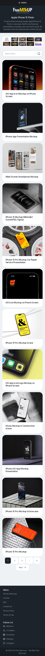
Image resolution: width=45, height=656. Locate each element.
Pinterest (9, 639)
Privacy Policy (8, 611)
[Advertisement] (23, 576)
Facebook (10, 635)
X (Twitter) (10, 630)
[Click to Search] (39, 53)
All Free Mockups (10, 594)
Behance (10, 626)
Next (21, 567)
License (6, 598)
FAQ (4, 602)
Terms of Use (8, 615)
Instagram (10, 643)
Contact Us (7, 606)
